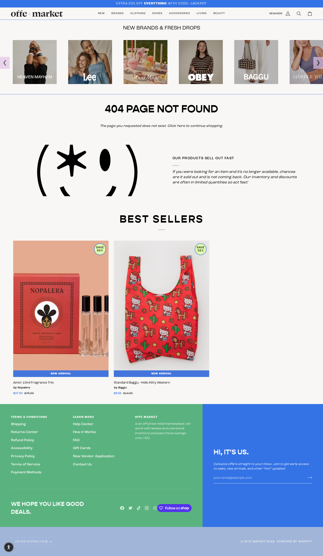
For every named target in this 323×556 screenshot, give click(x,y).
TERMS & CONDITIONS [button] (29, 417)
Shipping (18, 424)
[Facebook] (122, 508)
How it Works (84, 432)
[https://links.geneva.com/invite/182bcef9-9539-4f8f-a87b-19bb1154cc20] (155, 508)
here (181, 126)
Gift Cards (82, 448)
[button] (117, 13)
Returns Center (24, 432)
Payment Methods (26, 472)
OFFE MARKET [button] (146, 417)
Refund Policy (22, 440)
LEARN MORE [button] (83, 417)
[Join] (308, 477)
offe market (255, 541)
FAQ (76, 440)
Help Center (83, 424)
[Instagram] (147, 508)
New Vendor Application (93, 456)
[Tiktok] (138, 508)
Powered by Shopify (294, 541)
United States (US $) (31, 541)
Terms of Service (25, 464)
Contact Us (82, 464)
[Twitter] (130, 508)
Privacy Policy (23, 456)
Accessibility (22, 448)
